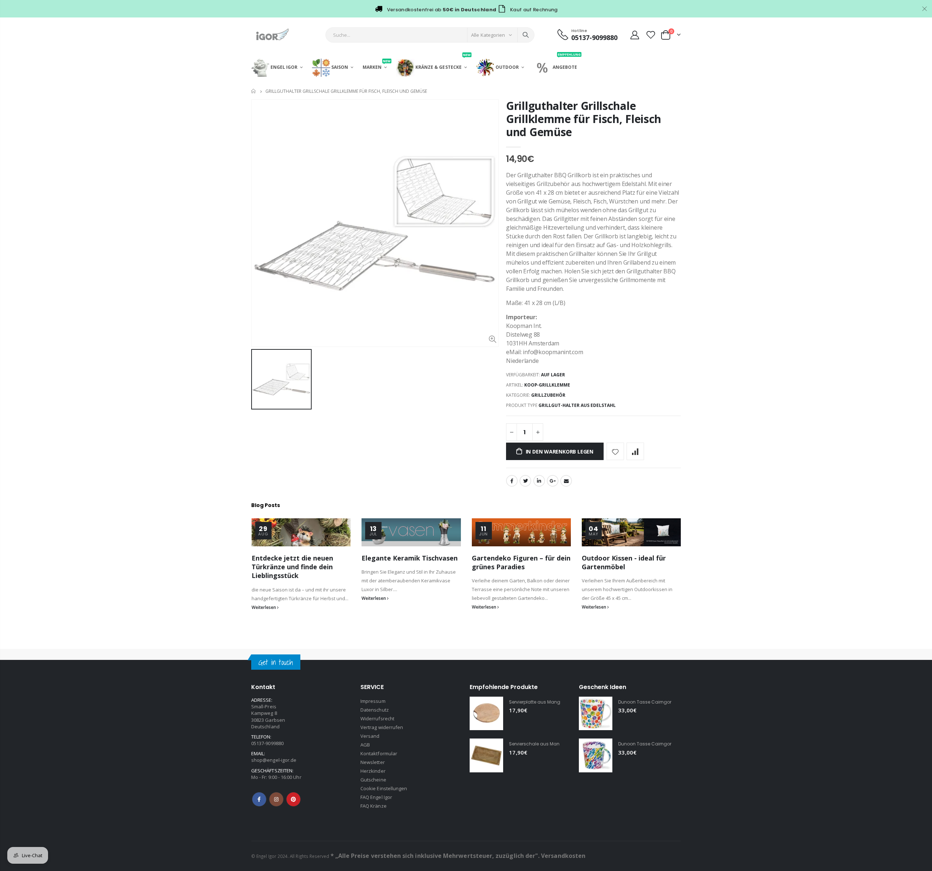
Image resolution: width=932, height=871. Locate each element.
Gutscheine (373, 779)
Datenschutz (374, 709)
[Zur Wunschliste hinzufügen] (615, 451)
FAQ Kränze (373, 806)
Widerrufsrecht (377, 718)
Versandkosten (563, 856)
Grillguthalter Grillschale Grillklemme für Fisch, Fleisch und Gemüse (583, 118)
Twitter (525, 481)
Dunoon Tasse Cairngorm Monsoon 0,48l (664, 744)
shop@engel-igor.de (273, 760)
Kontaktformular (378, 753)
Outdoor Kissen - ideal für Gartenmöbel (624, 562)
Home (254, 91)
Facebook (512, 481)
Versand (369, 736)
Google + (552, 481)
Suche (525, 35)
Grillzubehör (548, 395)
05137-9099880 (267, 743)
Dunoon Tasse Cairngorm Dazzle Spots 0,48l (667, 702)
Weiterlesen (264, 607)
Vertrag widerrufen (381, 727)
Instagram (276, 799)
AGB (365, 744)
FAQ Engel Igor (376, 797)
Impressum (373, 701)
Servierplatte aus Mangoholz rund (546, 702)
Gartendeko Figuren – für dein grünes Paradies (521, 562)
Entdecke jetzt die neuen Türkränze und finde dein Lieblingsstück (292, 567)
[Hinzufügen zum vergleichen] (635, 451)
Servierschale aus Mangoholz (542, 744)
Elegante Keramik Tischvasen (410, 558)
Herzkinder (373, 771)
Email (566, 481)
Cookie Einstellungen (383, 788)
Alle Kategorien (488, 35)
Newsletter (372, 762)
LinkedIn (539, 481)
